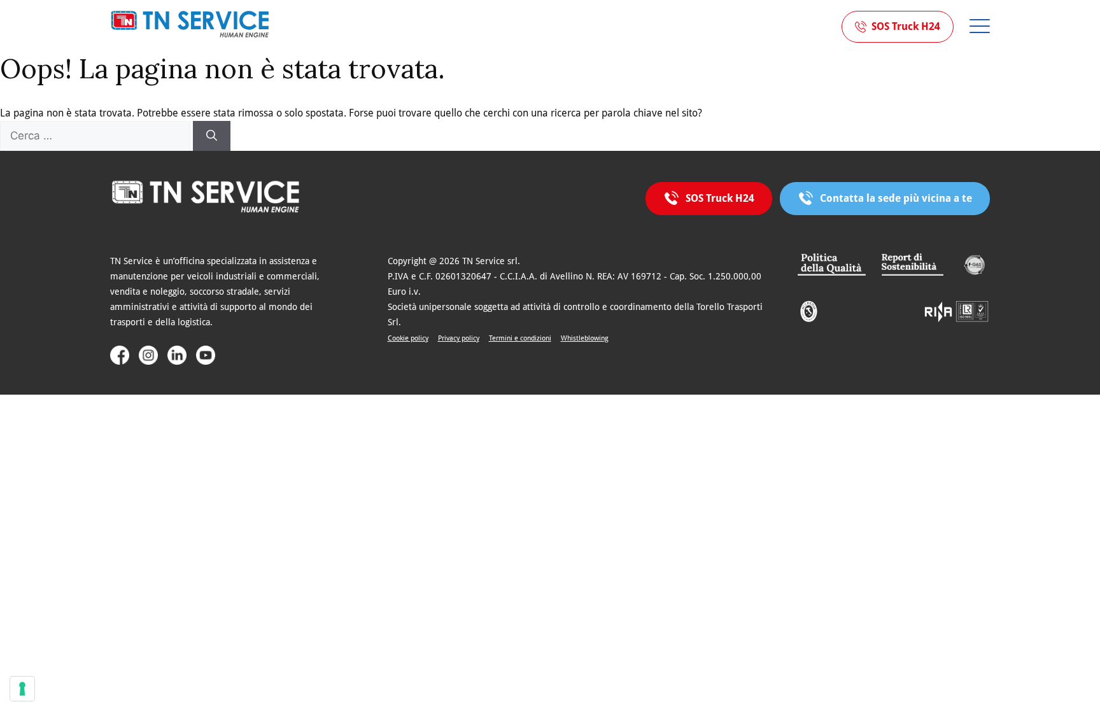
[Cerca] (211, 136)
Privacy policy (458, 338)
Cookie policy (408, 338)
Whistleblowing (585, 338)
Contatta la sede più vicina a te (896, 198)
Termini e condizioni (520, 338)
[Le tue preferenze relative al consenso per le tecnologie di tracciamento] (22, 689)
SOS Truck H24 (905, 26)
